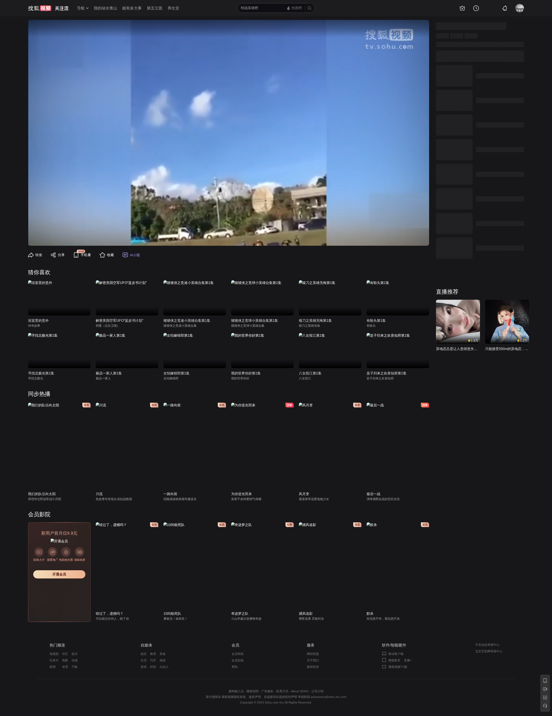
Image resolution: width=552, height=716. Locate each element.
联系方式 (282, 691)
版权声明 (255, 697)
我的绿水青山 (105, 8)
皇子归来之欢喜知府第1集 (386, 373)
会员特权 (238, 654)
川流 (99, 494)
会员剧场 (238, 660)
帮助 (235, 666)
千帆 (75, 666)
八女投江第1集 (310, 373)
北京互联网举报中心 (488, 651)
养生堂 (173, 8)
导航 (81, 8)
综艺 (65, 654)
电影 (65, 660)
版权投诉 (313, 666)
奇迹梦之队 (239, 613)
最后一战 (373, 494)
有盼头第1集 (376, 320)
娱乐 (75, 654)
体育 (65, 666)
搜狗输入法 (236, 691)
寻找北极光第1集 (41, 373)
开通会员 (59, 574)
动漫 (75, 660)
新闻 (53, 666)
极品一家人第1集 (109, 373)
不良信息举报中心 (487, 644)
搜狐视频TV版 (397, 666)
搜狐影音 (394, 660)
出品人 (164, 666)
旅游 (163, 660)
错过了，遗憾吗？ (109, 613)
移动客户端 (395, 654)
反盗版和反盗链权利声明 (280, 697)
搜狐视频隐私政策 (234, 697)
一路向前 (170, 494)
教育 (153, 654)
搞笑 (144, 654)
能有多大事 (132, 8)
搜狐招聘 (252, 691)
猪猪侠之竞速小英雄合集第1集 (186, 320)
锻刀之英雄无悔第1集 (315, 320)
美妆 (163, 654)
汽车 (153, 660)
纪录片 (54, 660)
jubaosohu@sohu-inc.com (329, 697)
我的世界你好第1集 (246, 373)
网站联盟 (313, 654)
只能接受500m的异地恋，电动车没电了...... (507, 349)
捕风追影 (306, 613)
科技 (153, 666)
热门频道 (57, 645)
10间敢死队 (172, 613)
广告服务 (267, 691)
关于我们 (313, 660)
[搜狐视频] (40, 8)
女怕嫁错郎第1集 (176, 373)
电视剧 (54, 654)
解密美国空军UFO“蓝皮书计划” (119, 320)
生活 (144, 660)
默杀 (370, 613)
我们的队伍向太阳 (42, 494)
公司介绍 (317, 691)
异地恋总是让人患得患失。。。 (458, 349)
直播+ (408, 660)
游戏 (144, 666)
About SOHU (300, 691)
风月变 (304, 494)
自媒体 (146, 645)
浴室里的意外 (38, 320)
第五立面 (154, 8)
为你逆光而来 (241, 494)
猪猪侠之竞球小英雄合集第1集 (254, 320)
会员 (235, 645)
